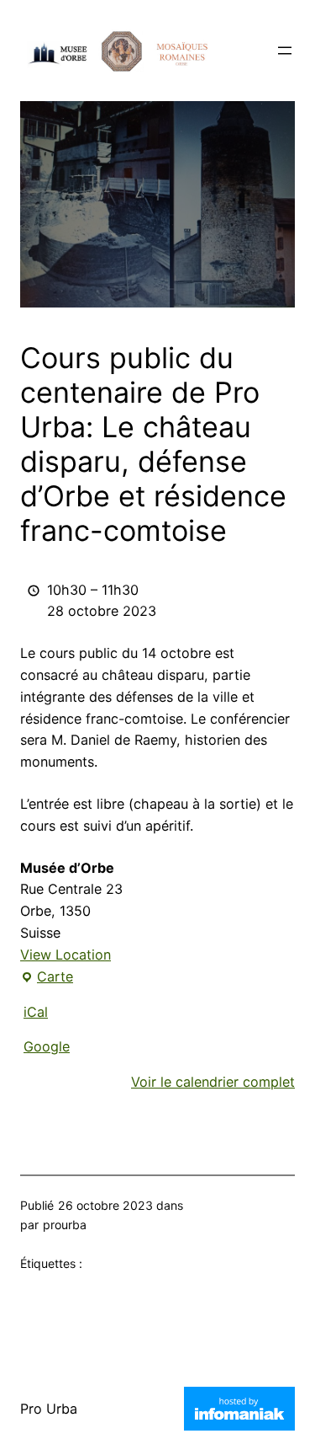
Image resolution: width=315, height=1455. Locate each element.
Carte (46, 978)
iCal (36, 1011)
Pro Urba (48, 1408)
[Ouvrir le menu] (285, 50)
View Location (65, 954)
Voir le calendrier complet (213, 1081)
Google (47, 1046)
